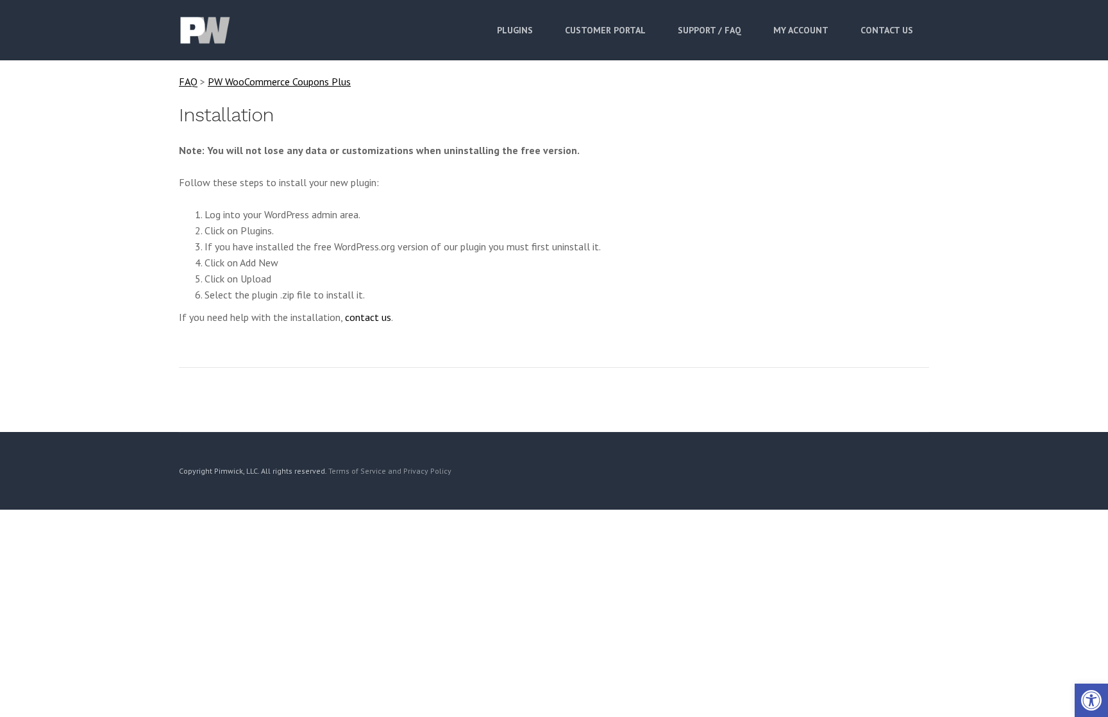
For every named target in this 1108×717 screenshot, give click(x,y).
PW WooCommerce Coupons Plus (279, 81)
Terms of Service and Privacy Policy (389, 471)
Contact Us (886, 30)
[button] (1091, 700)
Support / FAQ (709, 30)
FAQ (188, 81)
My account (800, 30)
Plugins (515, 30)
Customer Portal (605, 30)
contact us (368, 317)
